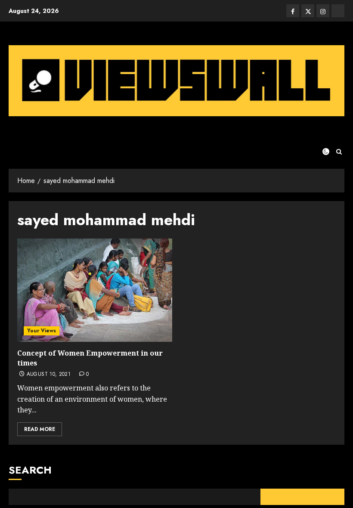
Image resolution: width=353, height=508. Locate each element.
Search (30, 469)
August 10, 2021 (49, 374)
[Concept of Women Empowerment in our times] (94, 290)
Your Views (41, 331)
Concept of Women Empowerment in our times (90, 357)
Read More (39, 429)
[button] (339, 151)
